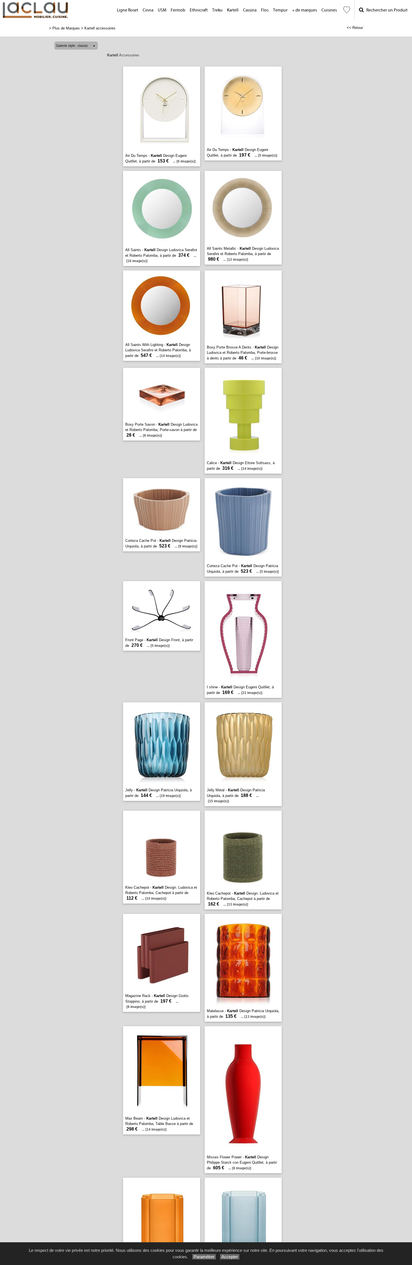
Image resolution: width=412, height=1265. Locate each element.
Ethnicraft (199, 10)
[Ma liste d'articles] (346, 10)
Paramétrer (204, 1256)
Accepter (229, 1256)
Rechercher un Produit (386, 10)
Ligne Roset (127, 10)
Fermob (178, 10)
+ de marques (304, 10)
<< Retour (355, 28)
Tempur (280, 10)
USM (162, 10)
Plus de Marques (66, 28)
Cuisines (329, 10)
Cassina (249, 10)
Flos (265, 10)
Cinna (148, 10)
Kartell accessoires (99, 28)
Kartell (233, 10)
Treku (217, 10)
